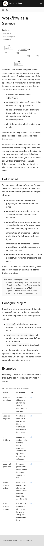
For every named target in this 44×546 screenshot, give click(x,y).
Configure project (9, 36)
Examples (7, 40)
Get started (7, 33)
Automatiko (15, 3)
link (31, 397)
